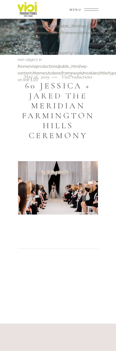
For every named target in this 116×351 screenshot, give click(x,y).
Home (23, 87)
